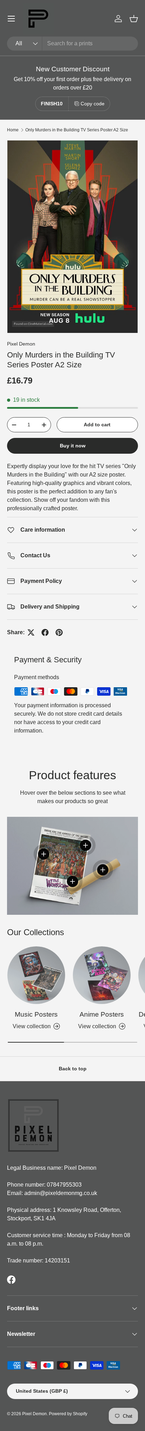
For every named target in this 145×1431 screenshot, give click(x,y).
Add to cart (97, 424)
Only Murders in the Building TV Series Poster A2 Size (76, 130)
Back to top (73, 1068)
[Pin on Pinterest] (59, 632)
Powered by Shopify (68, 1413)
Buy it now (73, 445)
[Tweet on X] (31, 632)
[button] (133, 18)
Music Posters (36, 1014)
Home (13, 130)
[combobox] (72, 44)
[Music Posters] (36, 975)
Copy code (93, 103)
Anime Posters (102, 1014)
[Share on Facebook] (45, 632)
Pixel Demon (21, 344)
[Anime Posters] (102, 975)
